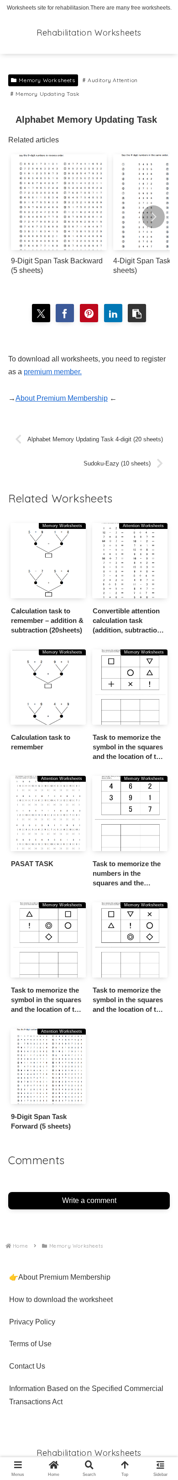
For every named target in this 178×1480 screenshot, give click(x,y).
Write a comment (89, 1200)
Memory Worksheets (47, 80)
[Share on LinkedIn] (113, 313)
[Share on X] (41, 313)
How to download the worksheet (61, 1299)
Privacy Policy (32, 1322)
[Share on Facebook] (65, 313)
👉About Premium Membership (59, 1277)
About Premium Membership (62, 398)
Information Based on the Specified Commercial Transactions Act (86, 1395)
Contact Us (27, 1366)
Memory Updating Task (47, 93)
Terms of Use (30, 1344)
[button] (153, 216)
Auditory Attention (113, 80)
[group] (59, 218)
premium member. (53, 372)
